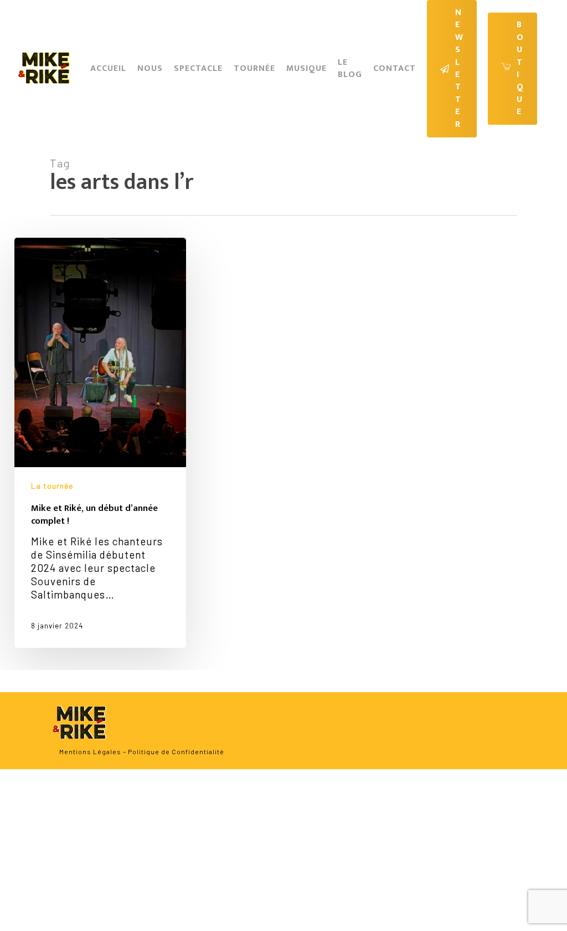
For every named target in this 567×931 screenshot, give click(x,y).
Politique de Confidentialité (176, 751)
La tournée (52, 485)
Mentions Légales (90, 751)
